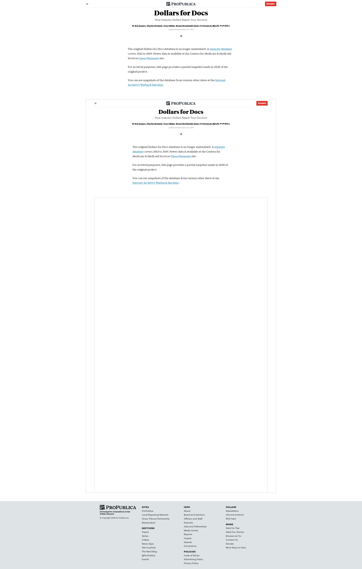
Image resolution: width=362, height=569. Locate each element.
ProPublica (147, 510)
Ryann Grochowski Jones (187, 25)
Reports (188, 534)
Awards (188, 542)
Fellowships (200, 526)
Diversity (188, 522)
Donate (230, 543)
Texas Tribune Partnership (155, 518)
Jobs (186, 526)
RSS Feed (231, 518)
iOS (228, 514)
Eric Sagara (140, 25)
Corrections (190, 545)
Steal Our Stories (235, 531)
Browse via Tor (233, 535)
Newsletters (232, 510)
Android (239, 514)
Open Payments (149, 58)
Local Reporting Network (155, 514)
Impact (187, 538)
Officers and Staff (193, 518)
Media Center (191, 530)
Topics (145, 531)
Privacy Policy (191, 563)
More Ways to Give (236, 547)
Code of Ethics (192, 555)
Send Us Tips (233, 527)
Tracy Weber (169, 25)
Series (145, 535)
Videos (145, 539)
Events (145, 559)
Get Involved (149, 547)
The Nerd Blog (149, 551)
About (187, 510)
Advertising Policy (193, 559)
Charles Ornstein (154, 25)
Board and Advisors (194, 514)
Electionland (148, 522)
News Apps (148, 543)
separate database (221, 49)
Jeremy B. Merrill (211, 25)
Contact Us (232, 539)
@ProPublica (148, 555)
